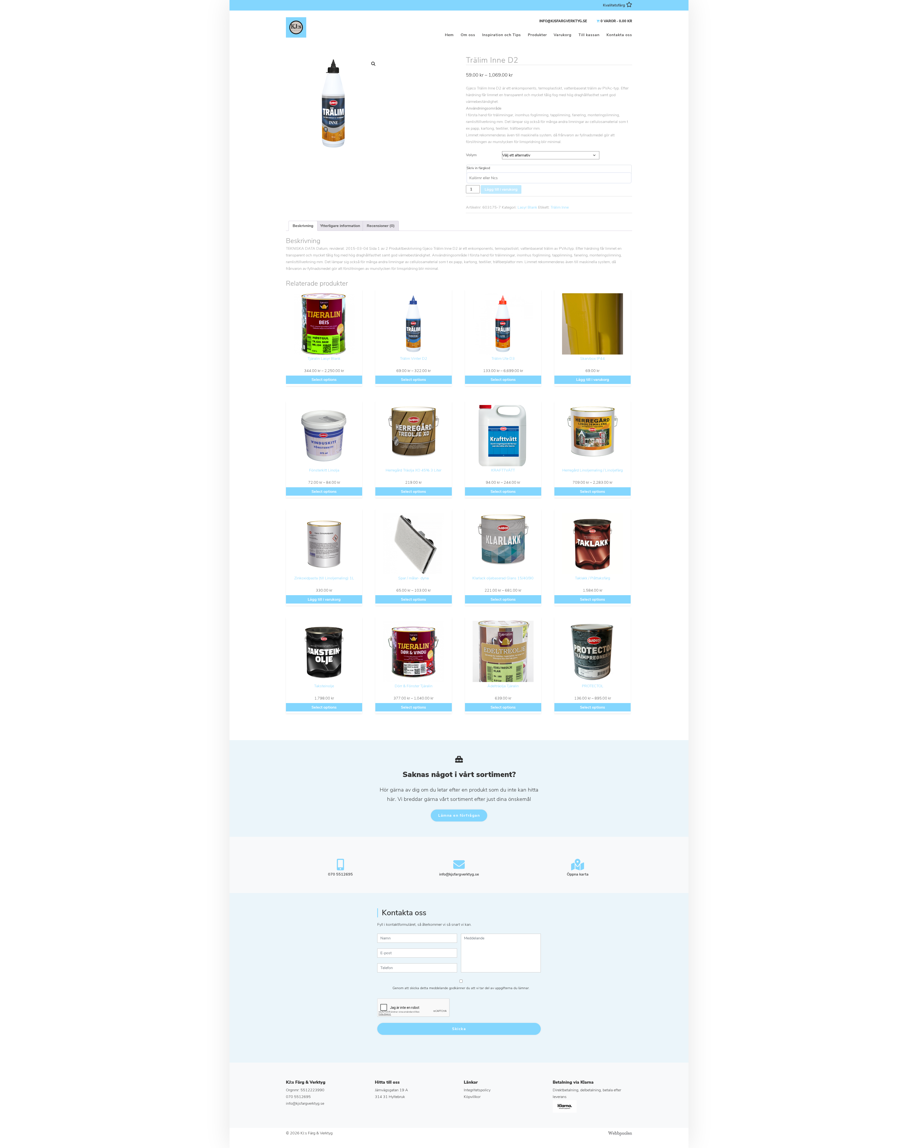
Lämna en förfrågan (459, 815)
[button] (373, 64)
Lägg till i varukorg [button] (592, 379)
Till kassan (589, 35)
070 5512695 (298, 1096)
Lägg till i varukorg (501, 189)
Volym (471, 155)
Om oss (468, 35)
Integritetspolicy (477, 1090)
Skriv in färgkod (478, 168)
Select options (324, 379)
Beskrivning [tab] (303, 225)
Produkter (537, 35)
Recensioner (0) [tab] (381, 225)
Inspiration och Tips (501, 35)
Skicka (459, 1029)
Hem (449, 35)
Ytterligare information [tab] (340, 225)
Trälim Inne (560, 207)
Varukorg (563, 35)
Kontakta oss (619, 35)
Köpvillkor (472, 1096)
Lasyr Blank (527, 207)
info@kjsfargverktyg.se (563, 21)
